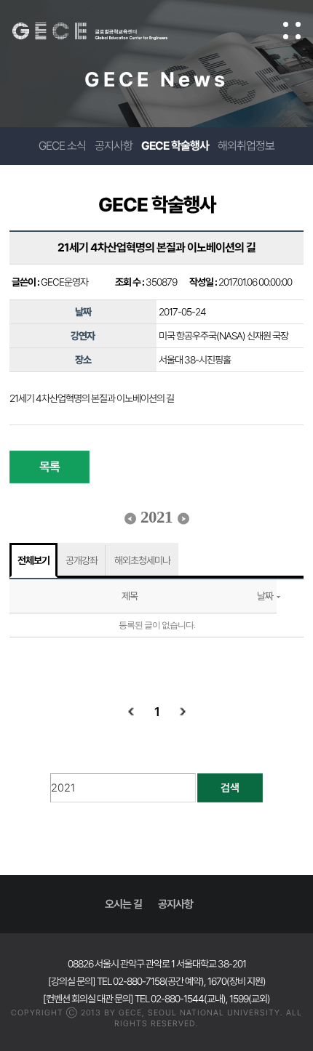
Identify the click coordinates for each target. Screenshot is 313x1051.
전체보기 (33, 560)
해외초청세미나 (142, 560)
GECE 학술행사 (175, 146)
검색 (230, 787)
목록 (49, 466)
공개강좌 (82, 560)
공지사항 (113, 146)
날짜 (265, 596)
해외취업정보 (246, 146)
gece (104, 31)
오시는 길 (123, 904)
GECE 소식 (62, 146)
